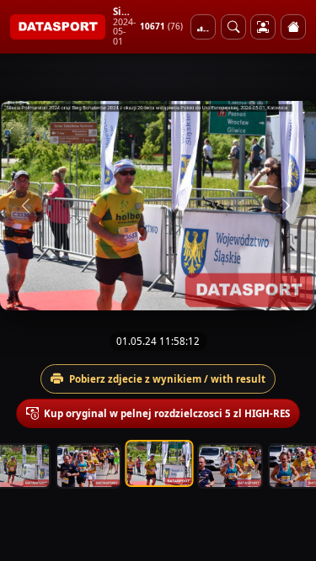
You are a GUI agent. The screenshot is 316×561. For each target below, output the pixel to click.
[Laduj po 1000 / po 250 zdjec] (203, 27)
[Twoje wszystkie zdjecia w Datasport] (263, 27)
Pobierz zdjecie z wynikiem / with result (167, 379)
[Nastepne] (288, 206)
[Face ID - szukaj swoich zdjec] (233, 27)
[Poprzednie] (27, 206)
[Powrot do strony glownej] (293, 27)
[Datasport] (57, 27)
